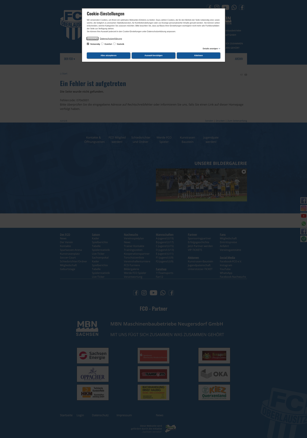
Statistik (120, 44)
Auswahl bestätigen (153, 55)
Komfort (108, 44)
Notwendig (95, 44)
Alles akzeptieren (108, 55)
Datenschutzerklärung (111, 38)
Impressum (92, 38)
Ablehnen (198, 55)
